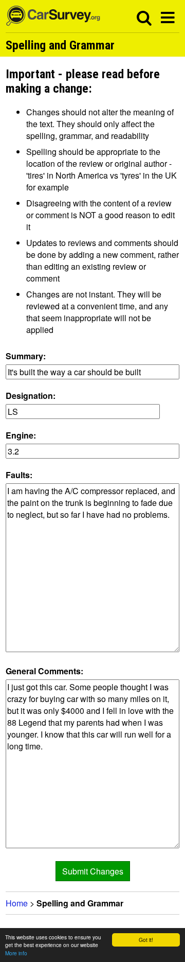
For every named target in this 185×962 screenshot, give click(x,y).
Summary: (26, 356)
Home (17, 903)
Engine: (21, 435)
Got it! (146, 939)
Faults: (19, 475)
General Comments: (44, 671)
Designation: (30, 395)
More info (16, 953)
